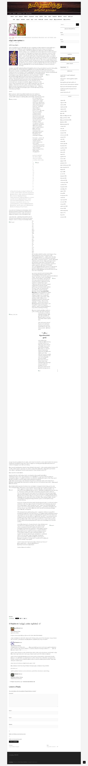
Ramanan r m (17, 674)
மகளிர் (48, 37)
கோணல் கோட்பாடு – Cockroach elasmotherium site (25, 681)
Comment (11, 693)
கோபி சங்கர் (11, 42)
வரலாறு (36, 16)
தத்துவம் (18, 19)
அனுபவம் (62, 102)
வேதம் (32, 19)
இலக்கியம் (60, 16)
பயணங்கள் (62, 184)
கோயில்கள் (23, 19)
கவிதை (61, 141)
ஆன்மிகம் (41, 16)
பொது (13, 37)
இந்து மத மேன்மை (67, 19)
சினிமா (45, 16)
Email (10, 717)
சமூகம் (16, 16)
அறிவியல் (25, 16)
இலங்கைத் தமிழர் (63, 124)
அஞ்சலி (61, 100)
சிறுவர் (61, 154)
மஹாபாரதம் (62, 199)
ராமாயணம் (62, 201)
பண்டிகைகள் (62, 180)
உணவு (61, 128)
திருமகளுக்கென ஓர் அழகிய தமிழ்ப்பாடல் (68, 82)
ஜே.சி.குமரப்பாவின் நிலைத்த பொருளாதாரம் (68, 86)
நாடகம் (61, 173)
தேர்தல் (61, 169)
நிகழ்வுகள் (21, 16)
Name (10, 710)
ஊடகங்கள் (62, 130)
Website (10, 724)
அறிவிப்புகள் (62, 106)
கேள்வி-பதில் (41, 19)
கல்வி (14, 19)
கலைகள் (28, 19)
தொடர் (13, 38)
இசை (61, 113)
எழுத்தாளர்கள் (19, 13)
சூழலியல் (62, 156)
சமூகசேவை (62, 147)
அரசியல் (12, 16)
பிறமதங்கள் (55, 16)
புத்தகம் (49, 16)
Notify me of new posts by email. (15, 739)
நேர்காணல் (62, 178)
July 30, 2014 (17, 42)
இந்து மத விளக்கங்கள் (58, 19)
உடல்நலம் (15, 37)
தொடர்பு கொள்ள (29, 13)
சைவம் (36, 19)
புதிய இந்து (62, 188)
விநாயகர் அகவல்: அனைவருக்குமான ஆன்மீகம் (69, 84)
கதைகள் (65, 16)
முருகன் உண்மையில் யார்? (65, 92)
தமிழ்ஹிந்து (11, 762)
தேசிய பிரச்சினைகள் (35, 37)
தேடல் (24, 13)
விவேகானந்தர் (63, 210)
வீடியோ (61, 212)
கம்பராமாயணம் (63, 135)
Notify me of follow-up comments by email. (17, 734)
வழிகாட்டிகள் (70, 16)
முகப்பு (10, 13)
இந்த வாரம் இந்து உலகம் (65, 115)
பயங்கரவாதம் (63, 182)
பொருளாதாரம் (31, 16)
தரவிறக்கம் (62, 163)
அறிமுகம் (14, 13)
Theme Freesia (20, 762)
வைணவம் (46, 19)
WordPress (25, 762)
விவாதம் (51, 19)
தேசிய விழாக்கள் (63, 167)
